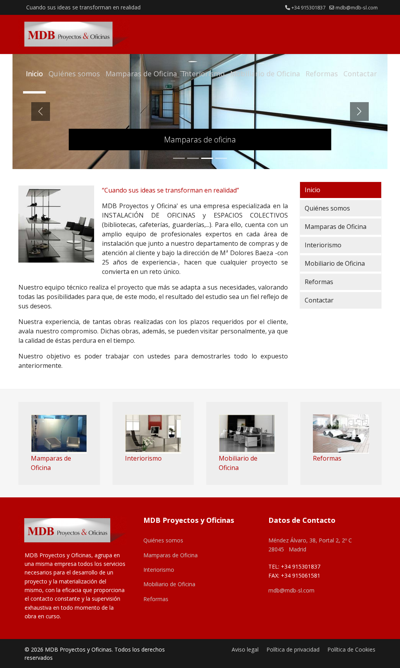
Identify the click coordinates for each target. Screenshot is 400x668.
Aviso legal (245, 649)
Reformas (321, 73)
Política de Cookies (351, 649)
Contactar (360, 73)
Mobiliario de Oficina (265, 73)
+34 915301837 (308, 7)
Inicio (34, 73)
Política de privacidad (293, 649)
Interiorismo (203, 73)
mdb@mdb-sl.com (357, 7)
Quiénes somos (74, 73)
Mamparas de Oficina (141, 73)
